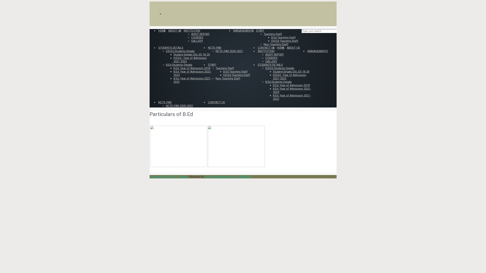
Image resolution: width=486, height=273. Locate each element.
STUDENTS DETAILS (270, 65)
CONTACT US (216, 102)
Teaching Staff (225, 68)
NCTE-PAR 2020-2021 (179, 105)
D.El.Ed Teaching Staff (236, 75)
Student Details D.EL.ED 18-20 (291, 71)
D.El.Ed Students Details (279, 68)
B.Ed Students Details (278, 82)
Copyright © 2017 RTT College (169, 176)
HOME (281, 47)
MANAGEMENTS (318, 51)
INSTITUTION (266, 51)
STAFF (212, 65)
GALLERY (271, 61)
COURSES (271, 58)
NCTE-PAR (165, 102)
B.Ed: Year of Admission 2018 (291, 85)
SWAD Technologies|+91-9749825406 (228, 176)
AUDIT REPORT (274, 54)
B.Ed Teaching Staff (235, 71)
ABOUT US (293, 47)
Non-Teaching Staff (228, 78)
